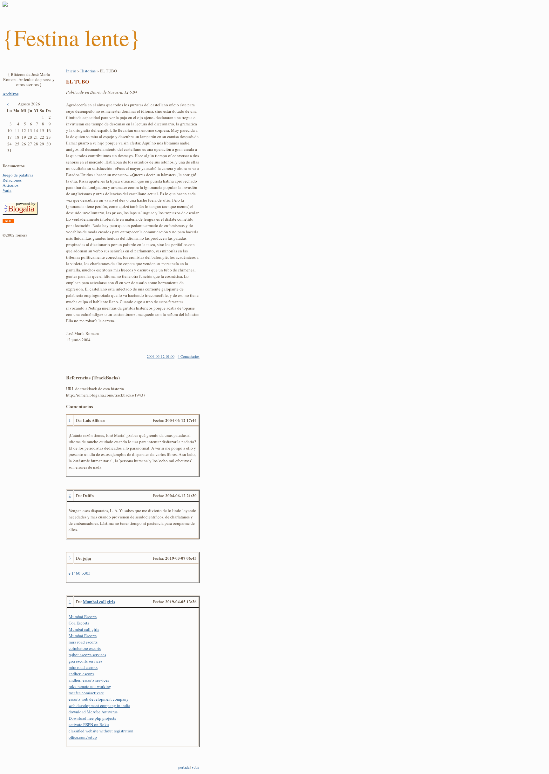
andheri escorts (81, 674)
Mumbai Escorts (83, 616)
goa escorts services (85, 661)
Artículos (10, 185)
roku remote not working (90, 686)
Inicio (71, 71)
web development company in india (99, 705)
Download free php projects (92, 718)
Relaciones (12, 180)
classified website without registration (101, 731)
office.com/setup (83, 737)
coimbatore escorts (85, 648)
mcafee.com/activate (86, 693)
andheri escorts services (89, 680)
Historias (88, 71)
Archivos (10, 93)
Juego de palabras (18, 175)
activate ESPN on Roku (89, 724)
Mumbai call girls (99, 601)
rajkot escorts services (87, 654)
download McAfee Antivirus (93, 712)
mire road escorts (83, 667)
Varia (7, 190)
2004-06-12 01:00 (160, 356)
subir (196, 767)
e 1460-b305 (80, 573)
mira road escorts (83, 642)
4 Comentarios (189, 356)
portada (183, 767)
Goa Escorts (79, 623)
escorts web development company (99, 699)
